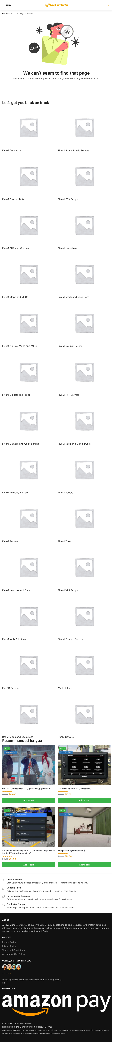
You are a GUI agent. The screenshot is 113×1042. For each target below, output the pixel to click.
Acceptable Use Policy (13, 954)
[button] (108, 5)
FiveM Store (7, 13)
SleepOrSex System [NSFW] (71, 850)
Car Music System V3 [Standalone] (74, 788)
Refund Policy (9, 942)
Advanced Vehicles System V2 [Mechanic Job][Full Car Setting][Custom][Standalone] (28, 851)
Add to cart (28, 800)
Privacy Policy (9, 946)
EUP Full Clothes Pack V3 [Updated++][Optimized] (26, 788)
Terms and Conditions (13, 950)
